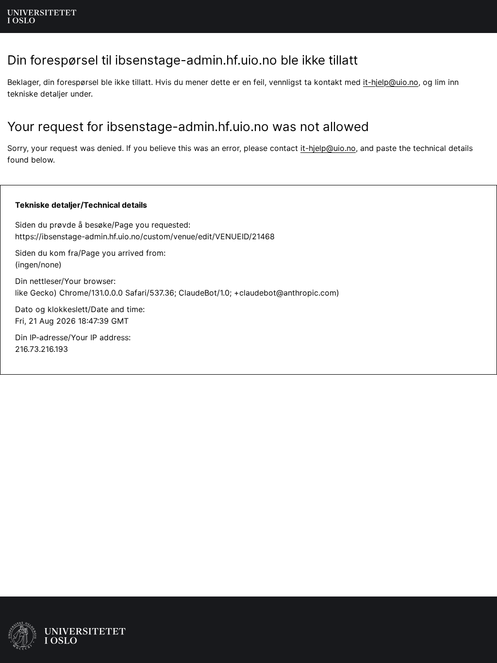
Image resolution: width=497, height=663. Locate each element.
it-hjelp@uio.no (390, 82)
